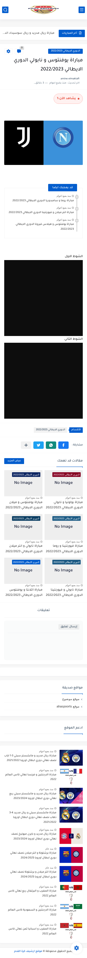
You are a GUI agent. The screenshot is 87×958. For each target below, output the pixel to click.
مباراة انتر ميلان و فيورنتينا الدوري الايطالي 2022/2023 (41, 212)
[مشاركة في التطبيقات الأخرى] (26, 445)
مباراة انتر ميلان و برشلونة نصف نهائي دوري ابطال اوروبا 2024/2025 (33, 874)
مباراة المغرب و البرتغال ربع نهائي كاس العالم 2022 (32, 893)
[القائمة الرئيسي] (82, 10)
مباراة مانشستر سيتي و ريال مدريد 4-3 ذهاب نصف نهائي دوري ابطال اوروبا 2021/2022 (32, 817)
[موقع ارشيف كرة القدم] (43, 9)
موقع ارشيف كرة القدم (28, 951)
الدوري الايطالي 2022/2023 (65, 51)
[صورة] (71, 758)
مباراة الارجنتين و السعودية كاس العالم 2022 (32, 912)
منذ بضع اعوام (64, 195)
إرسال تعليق (69, 626)
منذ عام (49, 848)
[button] (63, 445)
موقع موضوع (70, 699)
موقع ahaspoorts (68, 706)
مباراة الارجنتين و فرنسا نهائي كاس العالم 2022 (30, 777)
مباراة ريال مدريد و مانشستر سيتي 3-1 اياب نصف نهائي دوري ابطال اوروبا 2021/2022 (30, 758)
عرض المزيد (14, 461)
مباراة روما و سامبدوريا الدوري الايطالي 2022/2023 (43, 200)
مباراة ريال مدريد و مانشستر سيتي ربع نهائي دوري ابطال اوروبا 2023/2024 (32, 796)
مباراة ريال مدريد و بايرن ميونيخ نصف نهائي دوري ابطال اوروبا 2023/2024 (33, 836)
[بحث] (5, 10)
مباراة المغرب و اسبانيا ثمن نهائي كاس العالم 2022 (32, 931)
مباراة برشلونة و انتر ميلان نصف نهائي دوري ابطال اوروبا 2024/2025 (33, 855)
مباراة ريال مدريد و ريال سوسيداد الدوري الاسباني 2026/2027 (27, 33)
